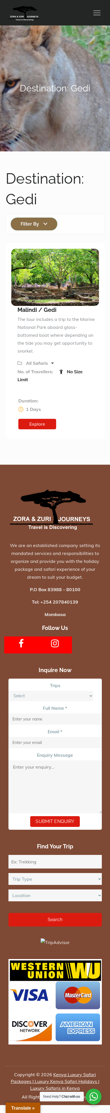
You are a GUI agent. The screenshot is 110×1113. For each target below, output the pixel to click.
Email (55, 731)
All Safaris (37, 363)
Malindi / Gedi (36, 309)
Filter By (30, 224)
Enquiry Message (55, 755)
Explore (37, 424)
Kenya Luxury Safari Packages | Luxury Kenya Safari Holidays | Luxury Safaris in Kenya (55, 1081)
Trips (55, 685)
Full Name (55, 708)
